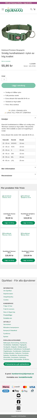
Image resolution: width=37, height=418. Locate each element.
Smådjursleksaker (9, 353)
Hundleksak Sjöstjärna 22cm (28, 214)
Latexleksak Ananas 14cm (9, 214)
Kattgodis (14, 347)
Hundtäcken (13, 355)
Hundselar (25, 353)
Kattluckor (18, 353)
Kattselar (6, 355)
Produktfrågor (7, 315)
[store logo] (13, 10)
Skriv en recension (5, 61)
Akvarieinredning (23, 355)
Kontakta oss (7, 318)
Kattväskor (22, 357)
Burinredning (15, 343)
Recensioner (6, 176)
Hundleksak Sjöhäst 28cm (28, 252)
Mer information (8, 169)
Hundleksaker (17, 351)
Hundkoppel (26, 349)
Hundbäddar (7, 345)
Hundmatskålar (8, 359)
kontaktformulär (25, 377)
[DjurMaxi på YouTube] (18, 397)
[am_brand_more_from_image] (9, 202)
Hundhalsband (8, 349)
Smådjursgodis (22, 347)
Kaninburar (23, 343)
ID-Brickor (26, 359)
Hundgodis (6, 347)
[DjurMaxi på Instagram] (18, 409)
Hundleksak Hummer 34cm (9, 252)
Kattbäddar (15, 345)
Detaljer (4, 119)
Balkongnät (6, 343)
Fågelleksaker (7, 351)
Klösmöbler (6, 357)
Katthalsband (17, 349)
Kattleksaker (26, 351)
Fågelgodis (23, 345)
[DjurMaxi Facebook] (18, 403)
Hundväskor (15, 357)
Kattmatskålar (18, 359)
